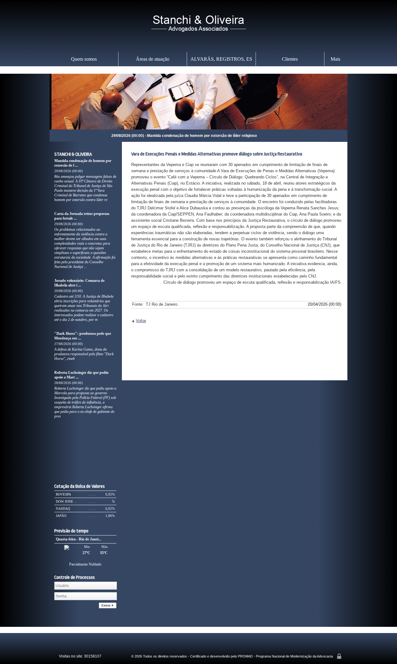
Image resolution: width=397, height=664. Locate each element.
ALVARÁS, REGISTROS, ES (221, 59)
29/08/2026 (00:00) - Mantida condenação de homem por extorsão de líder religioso (161, 135)
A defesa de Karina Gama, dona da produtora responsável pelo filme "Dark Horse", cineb (84, 354)
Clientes (290, 59)
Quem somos (84, 59)
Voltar (141, 320)
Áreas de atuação (152, 59)
